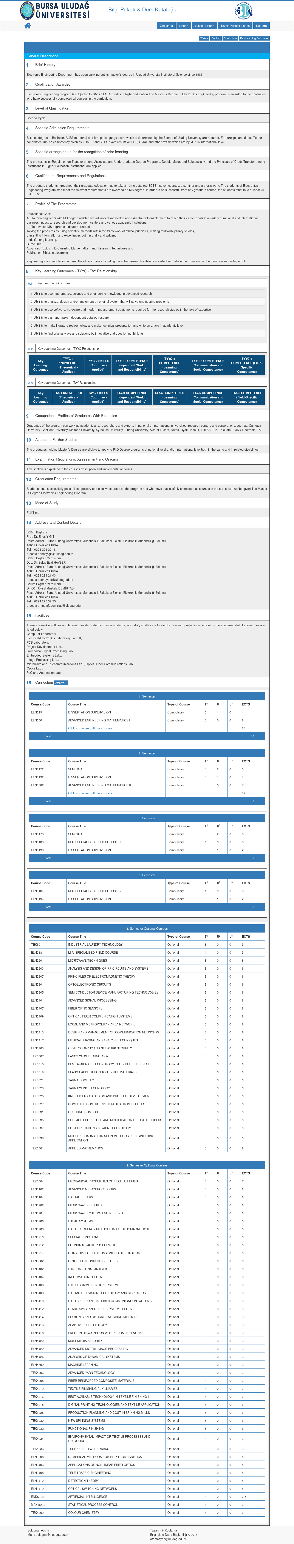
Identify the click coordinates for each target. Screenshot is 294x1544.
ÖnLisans (166, 26)
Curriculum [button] (230, 38)
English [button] (216, 38)
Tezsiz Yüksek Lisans (235, 26)
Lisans (183, 26)
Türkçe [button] (204, 38)
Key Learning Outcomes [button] (254, 38)
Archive (60, 683)
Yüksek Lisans (204, 26)
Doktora (261, 26)
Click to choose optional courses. (90, 728)
